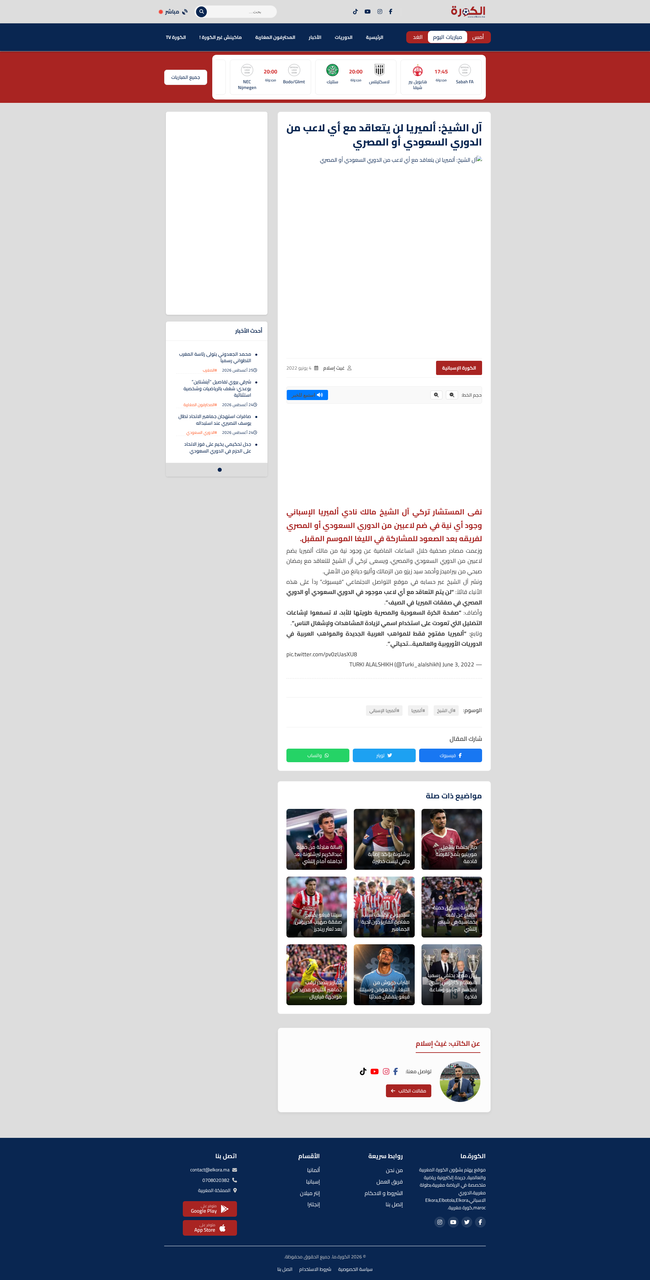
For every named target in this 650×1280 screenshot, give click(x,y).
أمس (478, 37)
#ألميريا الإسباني (384, 710)
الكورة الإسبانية (459, 367)
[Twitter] (466, 1222)
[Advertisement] (384, 458)
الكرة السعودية (420, 612)
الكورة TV (176, 37)
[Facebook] (390, 11)
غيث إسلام (334, 367)
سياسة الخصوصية (355, 1269)
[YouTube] (368, 11)
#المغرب (210, 370)
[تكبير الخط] (436, 395)
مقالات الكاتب (412, 1090)
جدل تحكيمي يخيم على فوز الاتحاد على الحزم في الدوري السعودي (217, 448)
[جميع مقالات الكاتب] (460, 1081)
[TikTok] (355, 11)
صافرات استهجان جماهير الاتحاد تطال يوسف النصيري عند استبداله (214, 419)
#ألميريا (418, 710)
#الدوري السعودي (201, 433)
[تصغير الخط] (452, 395)
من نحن (394, 1170)
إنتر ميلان (310, 1193)
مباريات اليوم (447, 37)
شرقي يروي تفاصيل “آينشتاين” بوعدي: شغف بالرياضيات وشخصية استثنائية (217, 388)
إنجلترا (313, 1204)
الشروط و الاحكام (384, 1193)
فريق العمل (389, 1181)
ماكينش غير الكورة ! (220, 37)
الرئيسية (374, 37)
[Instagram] (379, 11)
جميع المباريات (185, 77)
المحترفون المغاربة (275, 37)
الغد (418, 37)
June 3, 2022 (458, 664)
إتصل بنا (394, 1204)
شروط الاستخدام (315, 1269)
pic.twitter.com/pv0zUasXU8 (321, 654)
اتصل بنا (284, 1269)
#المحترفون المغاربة (200, 405)
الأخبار (315, 37)
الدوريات (343, 37)
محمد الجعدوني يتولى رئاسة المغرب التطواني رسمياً (215, 357)
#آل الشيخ (446, 710)
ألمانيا (313, 1170)
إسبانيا (313, 1181)
